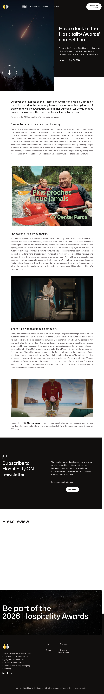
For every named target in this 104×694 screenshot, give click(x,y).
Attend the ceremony (94, 6)
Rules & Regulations (63, 651)
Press (45, 6)
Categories (35, 6)
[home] (10, 7)
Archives (55, 6)
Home (48, 644)
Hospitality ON (80, 688)
